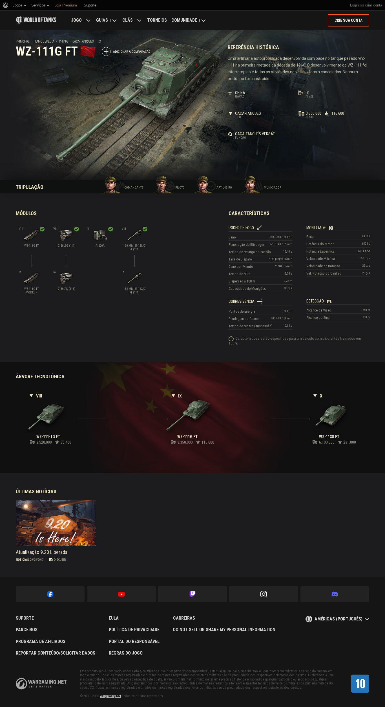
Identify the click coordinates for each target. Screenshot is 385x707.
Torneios (157, 20)
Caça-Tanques (83, 41)
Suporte (25, 618)
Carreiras (184, 618)
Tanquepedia (44, 41)
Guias (102, 20)
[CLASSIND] (360, 684)
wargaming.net (41, 683)
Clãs (127, 20)
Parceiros (26, 629)
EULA (114, 618)
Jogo (76, 20)
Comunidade (184, 20)
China (63, 41)
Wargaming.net (110, 696)
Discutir (60, 560)
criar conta (373, 5)
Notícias (22, 560)
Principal (23, 41)
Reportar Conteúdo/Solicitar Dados (55, 653)
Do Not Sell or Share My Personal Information (224, 629)
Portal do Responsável (134, 641)
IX (99, 41)
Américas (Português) (338, 619)
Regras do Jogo (126, 653)
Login (354, 5)
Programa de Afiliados (40, 641)
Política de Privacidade (134, 629)
